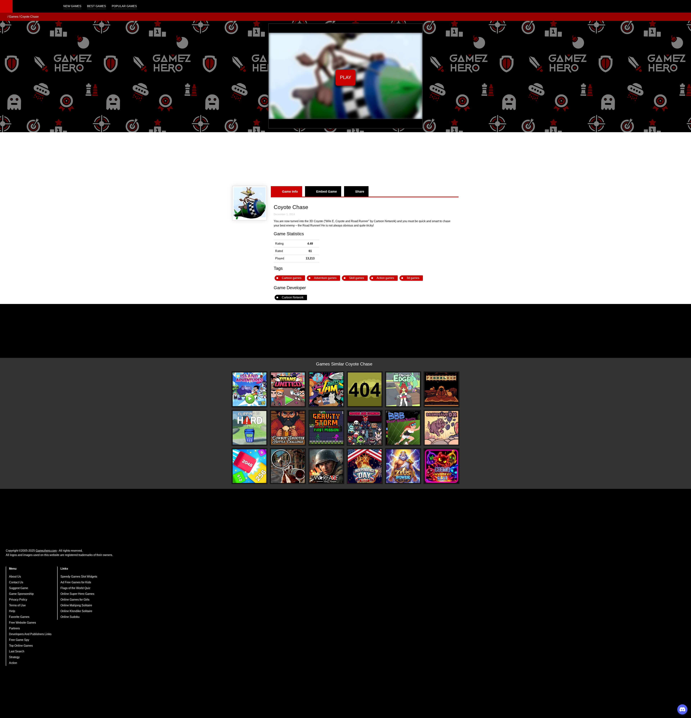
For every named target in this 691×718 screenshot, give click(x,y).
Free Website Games (22, 622)
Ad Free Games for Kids (75, 582)
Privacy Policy (18, 599)
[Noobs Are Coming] (364, 428)
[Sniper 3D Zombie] (288, 466)
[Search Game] (685, 7)
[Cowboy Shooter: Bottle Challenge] (288, 428)
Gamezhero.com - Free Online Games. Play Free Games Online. (35, 6)
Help (12, 611)
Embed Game (326, 191)
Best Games (96, 6)
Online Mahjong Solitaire (76, 605)
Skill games (356, 278)
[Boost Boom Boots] (403, 428)
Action (13, 662)
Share (359, 191)
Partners (14, 628)
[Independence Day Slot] (364, 466)
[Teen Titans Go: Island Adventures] (249, 389)
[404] (364, 389)
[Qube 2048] (249, 466)
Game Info (290, 191)
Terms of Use (17, 605)
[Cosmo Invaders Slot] (441, 466)
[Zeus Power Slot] (403, 466)
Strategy (14, 657)
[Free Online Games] (4, 16)
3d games (413, 278)
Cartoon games (291, 278)
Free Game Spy (19, 639)
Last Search (16, 651)
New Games (72, 6)
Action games (385, 278)
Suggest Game (18, 588)
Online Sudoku (70, 616)
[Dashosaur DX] (441, 428)
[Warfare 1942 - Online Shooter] (326, 466)
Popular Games (124, 6)
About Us (15, 576)
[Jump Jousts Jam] (326, 389)
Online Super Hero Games (77, 593)
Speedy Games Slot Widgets (78, 576)
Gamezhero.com (46, 550)
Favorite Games (19, 616)
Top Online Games (21, 645)
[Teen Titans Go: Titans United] (288, 389)
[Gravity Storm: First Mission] (326, 428)
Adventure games (325, 278)
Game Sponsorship (21, 593)
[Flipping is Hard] (249, 428)
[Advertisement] (345, 159)
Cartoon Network (292, 297)
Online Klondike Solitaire (76, 611)
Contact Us (16, 582)
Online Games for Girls (74, 599)
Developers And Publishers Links (30, 634)
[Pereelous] (441, 389)
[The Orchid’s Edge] (403, 389)
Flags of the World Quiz (75, 588)
